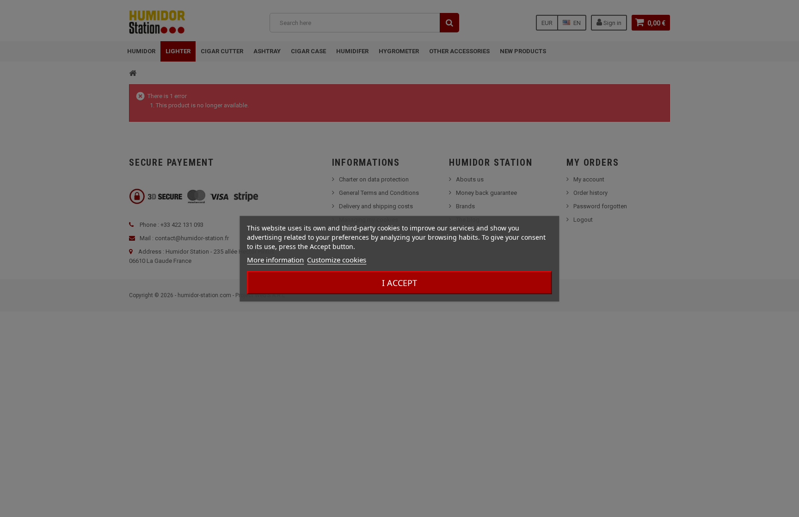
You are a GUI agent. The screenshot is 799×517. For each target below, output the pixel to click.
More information (275, 259)
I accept (399, 282)
